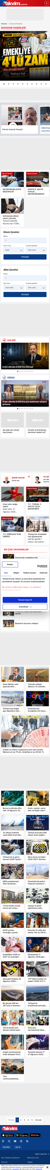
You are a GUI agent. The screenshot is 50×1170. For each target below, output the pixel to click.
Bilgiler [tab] (16, 573)
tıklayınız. (39, 1169)
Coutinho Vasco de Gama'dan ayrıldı (28, 612)
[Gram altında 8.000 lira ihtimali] (25, 356)
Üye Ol (18, 1147)
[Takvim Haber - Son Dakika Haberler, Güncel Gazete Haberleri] (13, 3)
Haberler (4, 24)
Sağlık (30, 1162)
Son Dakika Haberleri (10, 1157)
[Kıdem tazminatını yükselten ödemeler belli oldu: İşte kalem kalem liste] (32, 83)
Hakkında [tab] (43, 573)
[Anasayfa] (47, 3)
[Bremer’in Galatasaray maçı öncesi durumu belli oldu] (8, 623)
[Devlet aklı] (6, 479)
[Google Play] (22, 1135)
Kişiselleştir (23, 607)
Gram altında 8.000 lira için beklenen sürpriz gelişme (24, 402)
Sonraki (38, 1120)
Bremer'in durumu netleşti (26, 623)
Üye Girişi (6, 1147)
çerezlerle (15, 1169)
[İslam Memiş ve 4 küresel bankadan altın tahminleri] (22, 83)
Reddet (10, 564)
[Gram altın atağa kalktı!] (12, 494)
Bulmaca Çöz (33, 1157)
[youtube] (15, 1141)
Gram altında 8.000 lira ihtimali (17, 367)
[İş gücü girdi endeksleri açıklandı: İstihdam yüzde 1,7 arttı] (12, 206)
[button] (2, 56)
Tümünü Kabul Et (25, 600)
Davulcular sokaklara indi (26, 558)
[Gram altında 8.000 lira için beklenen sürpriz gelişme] (25, 393)
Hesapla (25, 257)
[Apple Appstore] (7, 1135)
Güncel (4, 1162)
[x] (9, 1141)
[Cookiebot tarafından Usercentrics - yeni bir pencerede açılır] (37, 566)
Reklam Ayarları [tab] (29, 573)
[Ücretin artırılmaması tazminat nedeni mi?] (37, 420)
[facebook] (3, 1141)
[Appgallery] (35, 1135)
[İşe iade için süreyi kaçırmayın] (12, 420)
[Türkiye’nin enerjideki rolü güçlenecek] (37, 524)
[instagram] (21, 1141)
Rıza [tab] (6, 573)
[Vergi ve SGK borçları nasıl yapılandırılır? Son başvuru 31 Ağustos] (36, 83)
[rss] (27, 1141)
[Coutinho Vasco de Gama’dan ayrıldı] (8, 612)
